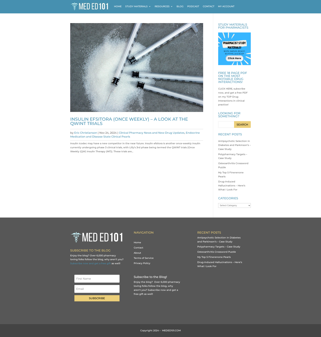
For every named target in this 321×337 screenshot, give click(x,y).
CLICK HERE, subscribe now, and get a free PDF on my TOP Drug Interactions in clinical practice (233, 96)
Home (118, 6)
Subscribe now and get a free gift (90, 263)
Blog (180, 6)
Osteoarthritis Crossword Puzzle (216, 251)
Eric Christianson (85, 132)
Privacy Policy (142, 263)
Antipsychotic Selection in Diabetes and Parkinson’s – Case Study (234, 145)
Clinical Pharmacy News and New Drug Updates (151, 132)
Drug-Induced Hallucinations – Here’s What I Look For (231, 185)
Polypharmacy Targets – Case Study (218, 246)
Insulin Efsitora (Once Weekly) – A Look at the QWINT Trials (129, 121)
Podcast (193, 6)
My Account (226, 6)
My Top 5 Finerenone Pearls (214, 257)
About (137, 252)
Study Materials (136, 6)
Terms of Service (144, 258)
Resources (162, 6)
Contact (208, 6)
